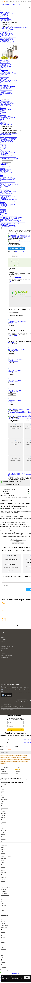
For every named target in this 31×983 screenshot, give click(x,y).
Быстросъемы (4, 38)
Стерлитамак (4, 927)
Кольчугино (4, 854)
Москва (2, 755)
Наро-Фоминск (4, 891)
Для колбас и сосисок (6, 109)
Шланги (10, 38)
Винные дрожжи (4, 186)
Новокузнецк (27, 759)
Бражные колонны (5, 28)
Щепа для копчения (5, 105)
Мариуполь (3, 877)
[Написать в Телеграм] (1, 228)
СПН (7, 32)
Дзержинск (3, 822)
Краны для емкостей (5, 170)
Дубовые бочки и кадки (6, 140)
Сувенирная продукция (6, 89)
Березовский (4, 799)
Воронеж (3, 817)
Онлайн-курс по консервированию (9, 132)
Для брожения (4, 67)
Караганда (3, 771)
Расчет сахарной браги (6, 219)
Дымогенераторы (5, 101)
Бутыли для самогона (6, 83)
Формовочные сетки (6, 114)
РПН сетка (3, 32)
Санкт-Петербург (9, 755)
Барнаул (25, 755)
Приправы (3, 115)
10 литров (3, 144)
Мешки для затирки (5, 169)
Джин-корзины (4, 34)
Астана (3, 769)
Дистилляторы (4, 14)
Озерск (2, 901)
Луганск (3, 870)
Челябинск (3, 951)
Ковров (3, 853)
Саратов (3, 923)
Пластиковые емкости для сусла (9, 158)
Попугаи (11, 39)
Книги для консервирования (8, 138)
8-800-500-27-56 (19, 251)
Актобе (3, 1)
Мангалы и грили (5, 104)
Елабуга (3, 832)
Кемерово (13, 757)
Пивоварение (4, 153)
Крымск (3, 862)
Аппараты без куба (5, 19)
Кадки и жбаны (4, 150)
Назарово (3, 889)
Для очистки (3, 69)
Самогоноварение (5, 12)
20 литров (3, 146)
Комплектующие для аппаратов (19, 27)
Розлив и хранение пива (7, 179)
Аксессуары (3, 79)
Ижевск (2, 757)
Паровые (2, 121)
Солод (1, 176)
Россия (4, 784)
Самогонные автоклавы (6, 124)
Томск (2, 934)
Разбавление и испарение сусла (9, 225)
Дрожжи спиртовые (5, 62)
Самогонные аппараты (6, 13)
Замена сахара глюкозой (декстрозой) (10, 221)
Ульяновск (3, 942)
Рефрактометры (4, 77)
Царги (9, 31)
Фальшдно (10, 33)
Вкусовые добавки (5, 63)
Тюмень (3, 937)
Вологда (3, 815)
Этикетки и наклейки (6, 85)
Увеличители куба (5, 30)
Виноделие (3, 183)
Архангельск (4, 792)
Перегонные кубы (5, 27)
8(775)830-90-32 (27, 742)
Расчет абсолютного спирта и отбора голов (12, 222)
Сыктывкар (14, 761)
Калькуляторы (4, 213)
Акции (4, 206)
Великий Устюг (4, 808)
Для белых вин (4, 189)
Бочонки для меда (5, 151)
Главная (10, 230)
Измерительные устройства (8, 73)
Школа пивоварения (6, 162)
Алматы (18, 767)
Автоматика (3, 33)
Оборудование (4, 163)
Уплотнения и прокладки (7, 41)
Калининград (4, 845)
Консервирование (5, 118)
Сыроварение (4, 197)
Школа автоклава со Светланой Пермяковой (11, 130)
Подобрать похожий (16, 248)
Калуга (2, 847)
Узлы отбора (3, 31)
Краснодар (24, 757)
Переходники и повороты (7, 43)
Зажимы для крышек (6, 134)
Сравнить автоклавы (6, 128)
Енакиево (3, 834)
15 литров (3, 145)
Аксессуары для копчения (7, 103)
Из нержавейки (4, 96)
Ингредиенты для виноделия (8, 191)
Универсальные (4, 190)
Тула (2, 935)
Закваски (2, 202)
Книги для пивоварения (6, 181)
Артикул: (11, 239)
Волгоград (3, 811)
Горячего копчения (5, 92)
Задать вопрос (12, 342)
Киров (18, 757)
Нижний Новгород (18, 759)
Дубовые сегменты (5, 66)
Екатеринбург (18, 755)
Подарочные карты (5, 205)
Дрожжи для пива (5, 174)
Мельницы (3, 164)
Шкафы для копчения (6, 102)
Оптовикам (23, 1)
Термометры (3, 78)
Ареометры (3, 76)
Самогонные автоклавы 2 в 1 (8, 20)
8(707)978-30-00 (27, 739)
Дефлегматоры (4, 37)
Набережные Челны (5, 887)
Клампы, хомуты (4, 39)
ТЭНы (12, 30)
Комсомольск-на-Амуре (6, 856)
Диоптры (2, 36)
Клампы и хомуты (14, 312)
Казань (2, 843)
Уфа (27, 761)
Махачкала (3, 759)
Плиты (2, 71)
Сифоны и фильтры (5, 167)
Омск (2, 903)
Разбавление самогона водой (8, 216)
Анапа (2, 791)
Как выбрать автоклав (7, 126)
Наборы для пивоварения (7, 178)
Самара (8, 761)
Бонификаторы (4, 65)
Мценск (3, 882)
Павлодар (18, 771)
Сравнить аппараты (6, 24)
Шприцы (2, 110)
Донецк (3, 823)
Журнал (2, 212)
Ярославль (3, 967)
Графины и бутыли (5, 81)
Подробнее (15, 265)
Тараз (17, 773)
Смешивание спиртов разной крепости (11, 217)
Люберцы (3, 872)
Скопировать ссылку (7, 500)
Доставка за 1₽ (10, 1)
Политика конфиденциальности (8, 707)
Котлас (2, 860)
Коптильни (3, 91)
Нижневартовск (4, 893)
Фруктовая (3, 108)
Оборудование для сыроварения (9, 199)
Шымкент (3, 775)
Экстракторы (12, 34)
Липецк (3, 868)
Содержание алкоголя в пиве (8, 226)
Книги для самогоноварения (8, 86)
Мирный (3, 879)
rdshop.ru (18, 277)
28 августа (11, 325)
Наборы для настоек (5, 64)
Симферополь (4, 925)
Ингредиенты (4, 60)
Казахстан (5, 767)
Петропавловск (4, 773)
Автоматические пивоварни (8, 157)
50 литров (3, 149)
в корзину (17, 240)
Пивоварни (3, 154)
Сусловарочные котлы (6, 156)
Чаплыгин (3, 947)
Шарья (2, 957)
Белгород (3, 797)
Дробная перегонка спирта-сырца (9, 218)
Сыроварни (3, 198)
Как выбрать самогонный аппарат (9, 22)
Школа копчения (5, 99)
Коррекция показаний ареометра (9, 223)
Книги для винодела (5, 195)
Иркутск (7, 757)
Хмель (1, 175)
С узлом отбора (4, 17)
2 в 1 (1, 94)
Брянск (2, 803)
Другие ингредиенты (6, 177)
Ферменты (3, 203)
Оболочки (3, 112)
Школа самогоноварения (7, 26)
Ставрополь (21, 761)
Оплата (17, 1)
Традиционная (4, 107)
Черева (2, 111)
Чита (2, 952)
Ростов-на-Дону (4, 915)
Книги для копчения (5, 116)
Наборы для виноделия (6, 194)
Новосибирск (4, 897)
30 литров (3, 147)
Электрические (4, 123)
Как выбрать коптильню (7, 97)
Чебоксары (3, 949)
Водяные (2, 122)
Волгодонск (3, 813)
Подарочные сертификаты (7, 87)
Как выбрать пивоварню (7, 160)
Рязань (2, 917)
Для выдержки (4, 70)
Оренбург (3, 761)
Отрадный (3, 905)
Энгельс (3, 962)
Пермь (2, 910)
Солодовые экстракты (6, 172)
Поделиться (18, 233)
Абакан (2, 789)
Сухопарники (12, 37)
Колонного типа (4, 15)
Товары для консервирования (8, 137)
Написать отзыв (12, 335)
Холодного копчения (6, 93)
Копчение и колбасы (6, 90)
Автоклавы (3, 119)
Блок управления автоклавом (8, 136)
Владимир (3, 809)
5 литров (2, 143)
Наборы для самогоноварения (8, 80)
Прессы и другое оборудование (9, 184)
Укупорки (2, 168)
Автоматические (4, 18)
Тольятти (3, 932)
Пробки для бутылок (5, 84)
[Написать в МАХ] (1, 229)
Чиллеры (2, 165)
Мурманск (9, 759)
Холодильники (9, 36)
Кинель (3, 849)
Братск (2, 801)
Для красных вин (4, 188)
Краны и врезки (4, 40)
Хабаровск (3, 763)
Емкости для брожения (6, 72)
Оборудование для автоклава (8, 133)
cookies (11, 976)
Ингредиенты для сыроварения (9, 201)
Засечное (3, 839)
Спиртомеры (3, 74)
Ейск (2, 828)
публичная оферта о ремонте (8, 709)
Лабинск (3, 867)
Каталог (16, 230)
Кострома (3, 858)
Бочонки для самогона (6, 141)
